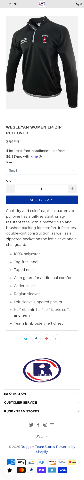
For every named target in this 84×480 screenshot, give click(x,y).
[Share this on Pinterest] (46, 338)
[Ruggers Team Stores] (42, 4)
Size (9, 162)
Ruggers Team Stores (38, 447)
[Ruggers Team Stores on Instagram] (45, 425)
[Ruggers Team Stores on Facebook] (38, 425)
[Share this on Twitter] (26, 338)
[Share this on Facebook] (36, 338)
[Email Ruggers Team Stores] (52, 425)
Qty (8, 180)
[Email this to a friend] (57, 338)
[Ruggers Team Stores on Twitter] (31, 425)
